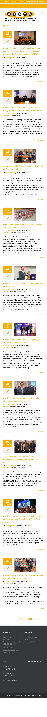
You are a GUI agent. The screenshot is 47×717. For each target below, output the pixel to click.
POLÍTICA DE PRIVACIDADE (10, 668)
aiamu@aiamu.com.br (36, 1)
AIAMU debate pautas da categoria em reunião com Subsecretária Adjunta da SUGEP (20, 460)
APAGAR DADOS (11, 680)
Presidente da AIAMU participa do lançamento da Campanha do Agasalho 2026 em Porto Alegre (23, 519)
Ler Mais (40, 82)
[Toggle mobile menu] (42, 12)
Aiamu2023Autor (11, 57)
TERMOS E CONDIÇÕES (9, 675)
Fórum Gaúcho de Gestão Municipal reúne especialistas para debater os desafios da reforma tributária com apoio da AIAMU (21, 51)
